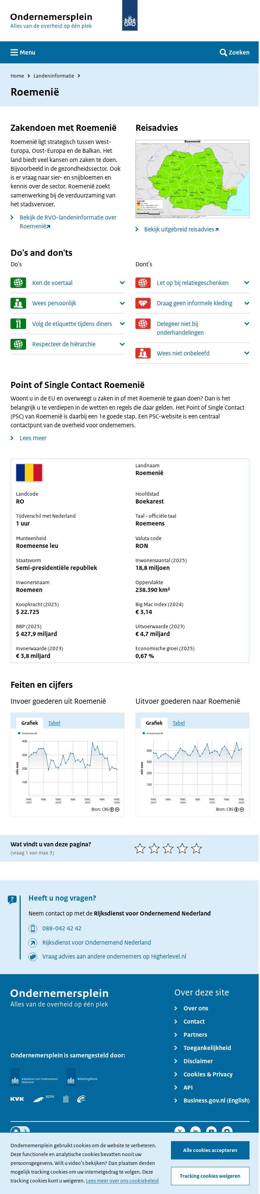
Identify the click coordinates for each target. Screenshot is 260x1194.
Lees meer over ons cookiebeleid (122, 1180)
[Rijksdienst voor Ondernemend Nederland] (33, 1077)
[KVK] (17, 1099)
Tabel (54, 723)
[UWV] (81, 1099)
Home (17, 76)
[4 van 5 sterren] (184, 848)
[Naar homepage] (129, 15)
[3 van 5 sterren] (169, 848)
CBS (105, 809)
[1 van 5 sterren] (141, 848)
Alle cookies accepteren (210, 1150)
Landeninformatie (54, 76)
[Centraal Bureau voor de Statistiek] (65, 1099)
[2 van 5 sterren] (156, 848)
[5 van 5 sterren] (198, 848)
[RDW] (44, 1099)
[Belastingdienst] (82, 1077)
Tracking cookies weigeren (210, 1176)
